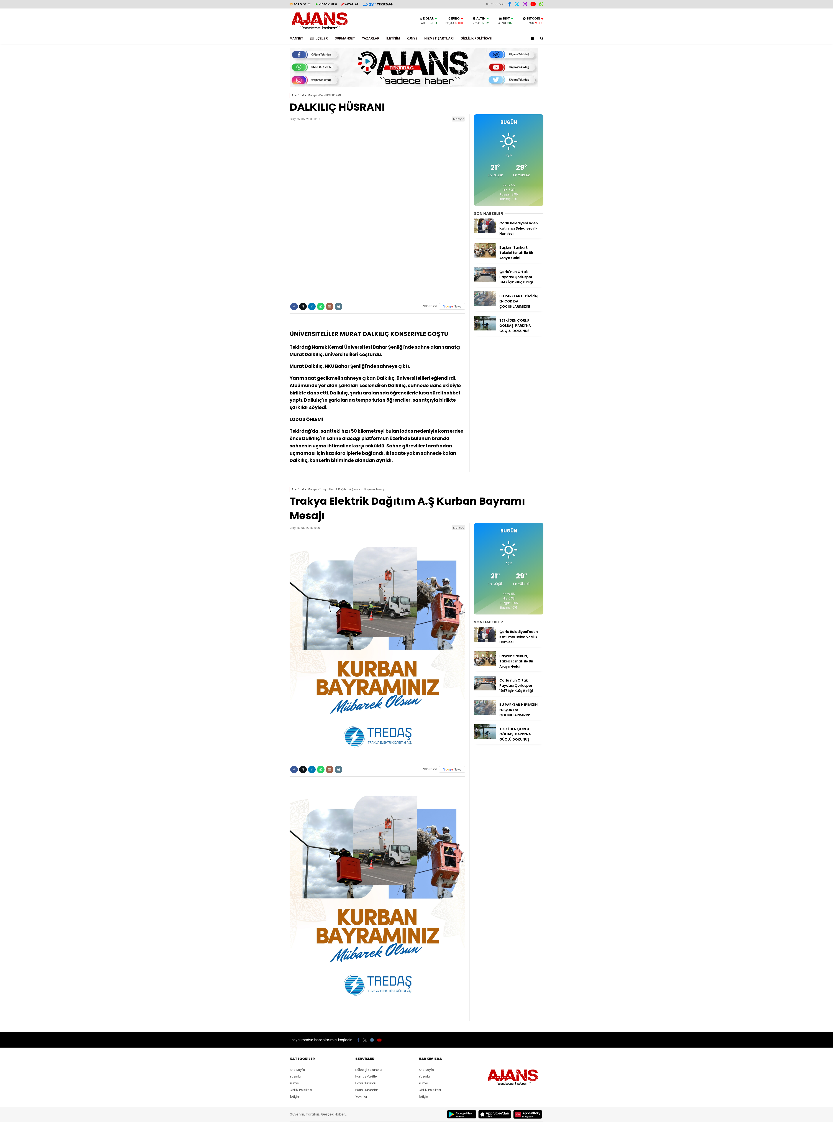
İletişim (393, 38)
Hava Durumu (365, 1083)
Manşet (296, 38)
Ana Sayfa (297, 1070)
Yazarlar (370, 38)
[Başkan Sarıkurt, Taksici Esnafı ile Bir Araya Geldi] (485, 256)
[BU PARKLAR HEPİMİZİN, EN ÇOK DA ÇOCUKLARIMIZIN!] (485, 305)
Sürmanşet (345, 38)
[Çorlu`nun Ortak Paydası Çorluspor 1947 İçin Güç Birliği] (485, 281)
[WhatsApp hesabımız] (541, 5)
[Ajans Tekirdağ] (320, 30)
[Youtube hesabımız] (533, 5)
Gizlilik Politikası (476, 38)
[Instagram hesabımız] (525, 5)
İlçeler (321, 38)
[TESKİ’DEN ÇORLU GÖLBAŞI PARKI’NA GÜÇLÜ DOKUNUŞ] (485, 329)
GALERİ (302, 4)
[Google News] (452, 306)
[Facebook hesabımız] (509, 5)
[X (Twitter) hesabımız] (517, 5)
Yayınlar (361, 1096)
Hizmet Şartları (439, 38)
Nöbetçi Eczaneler (368, 1070)
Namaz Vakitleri (367, 1076)
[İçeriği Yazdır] (338, 306)
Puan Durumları (367, 1090)
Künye (412, 38)
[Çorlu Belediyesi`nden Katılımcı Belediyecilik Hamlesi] (485, 232)
